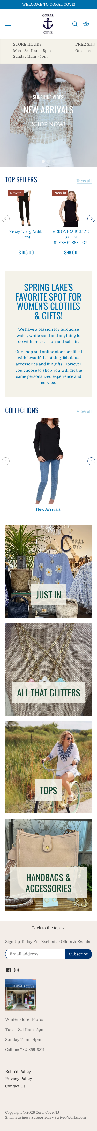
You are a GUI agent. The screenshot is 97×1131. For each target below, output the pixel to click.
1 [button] (43, 161)
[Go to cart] (86, 24)
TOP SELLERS (21, 179)
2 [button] (48, 161)
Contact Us (15, 1086)
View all (84, 181)
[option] (48, 115)
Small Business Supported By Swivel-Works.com (45, 1117)
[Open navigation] (8, 24)
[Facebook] (8, 969)
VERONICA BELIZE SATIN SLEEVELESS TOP (71, 237)
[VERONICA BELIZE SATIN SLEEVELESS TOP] (70, 208)
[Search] (74, 24)
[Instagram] (16, 969)
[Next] (91, 218)
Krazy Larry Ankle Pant (26, 234)
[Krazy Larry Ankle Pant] (26, 208)
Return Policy (18, 1071)
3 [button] (53, 161)
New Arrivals (48, 509)
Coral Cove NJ (47, 1113)
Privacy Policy (18, 1078)
